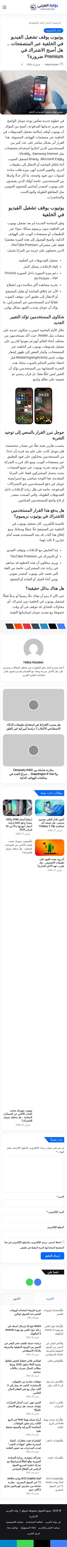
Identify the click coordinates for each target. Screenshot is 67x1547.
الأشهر (16, 1298)
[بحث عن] (62, 9)
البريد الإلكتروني (55, 1212)
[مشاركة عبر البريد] (8, 626)
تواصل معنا (12, 1527)
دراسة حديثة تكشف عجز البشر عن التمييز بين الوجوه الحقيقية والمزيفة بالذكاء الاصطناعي (22, 1347)
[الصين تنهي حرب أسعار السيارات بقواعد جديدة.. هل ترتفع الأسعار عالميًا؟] (53, 1407)
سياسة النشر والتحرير (49, 1527)
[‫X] (51, 626)
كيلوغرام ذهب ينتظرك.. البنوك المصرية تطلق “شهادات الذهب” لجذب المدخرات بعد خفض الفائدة (23, 1444)
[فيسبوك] (60, 626)
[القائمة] (4, 9)
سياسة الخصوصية (14, 1522)
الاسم (60, 1196)
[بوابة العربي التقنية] (43, 7)
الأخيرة (50, 1298)
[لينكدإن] (43, 626)
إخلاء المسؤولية (28, 1527)
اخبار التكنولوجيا (36, 22)
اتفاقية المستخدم (34, 1522)
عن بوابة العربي (53, 1522)
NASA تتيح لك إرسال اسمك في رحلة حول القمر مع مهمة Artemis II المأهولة (23, 1330)
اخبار (48, 22)
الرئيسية (57, 22)
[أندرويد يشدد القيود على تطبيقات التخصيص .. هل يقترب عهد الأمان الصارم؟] (49, 847)
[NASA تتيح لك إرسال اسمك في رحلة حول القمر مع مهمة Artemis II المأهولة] (53, 1331)
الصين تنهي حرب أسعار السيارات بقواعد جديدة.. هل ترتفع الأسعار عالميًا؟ (23, 1406)
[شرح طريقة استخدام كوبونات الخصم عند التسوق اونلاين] (53, 1315)
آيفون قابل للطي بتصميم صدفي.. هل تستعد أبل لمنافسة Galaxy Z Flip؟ (51, 823)
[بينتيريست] (25, 626)
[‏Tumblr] (34, 626)
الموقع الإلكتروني (55, 1227)
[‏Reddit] (17, 626)
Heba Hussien (52, 64)
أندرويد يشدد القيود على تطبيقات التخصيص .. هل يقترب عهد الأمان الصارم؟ (50, 862)
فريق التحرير (33, 1533)
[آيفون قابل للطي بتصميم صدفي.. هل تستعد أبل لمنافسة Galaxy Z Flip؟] (49, 808)
